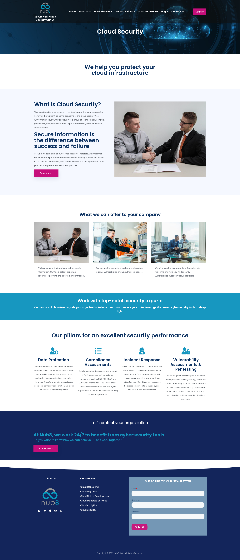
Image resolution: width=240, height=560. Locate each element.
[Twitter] (44, 510)
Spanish (200, 11)
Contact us (177, 11)
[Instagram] (61, 510)
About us (83, 11)
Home (72, 11)
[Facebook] (50, 510)
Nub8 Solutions (124, 11)
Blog (163, 11)
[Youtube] (55, 510)
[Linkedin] (39, 510)
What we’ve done (148, 11)
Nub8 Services (102, 11)
